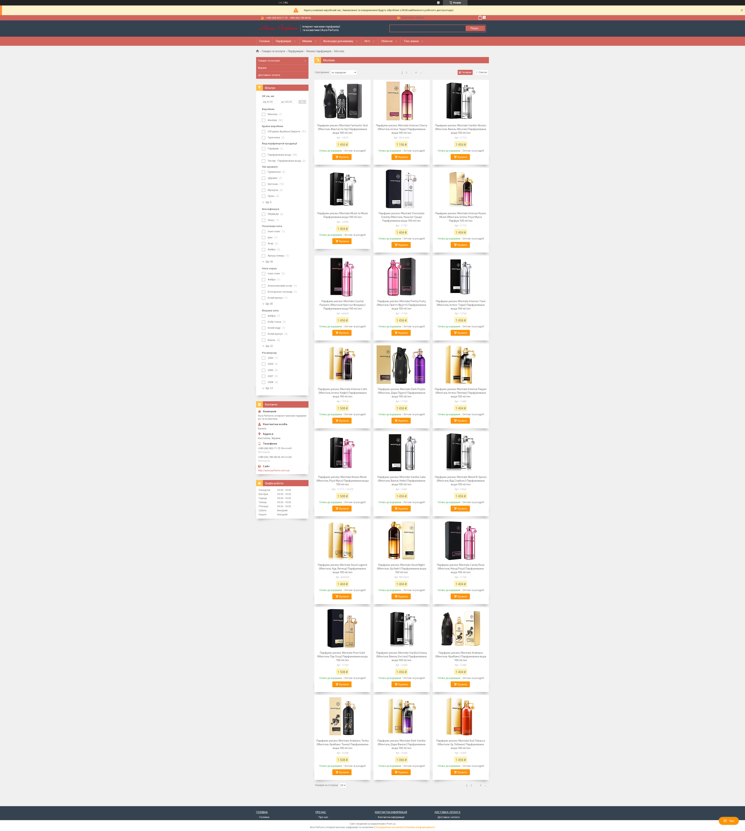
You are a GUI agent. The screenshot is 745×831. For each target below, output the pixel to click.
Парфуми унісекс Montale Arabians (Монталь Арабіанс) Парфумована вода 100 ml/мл (460, 656)
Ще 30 (269, 303)
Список (483, 72)
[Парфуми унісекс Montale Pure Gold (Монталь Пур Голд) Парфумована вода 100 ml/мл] (342, 628)
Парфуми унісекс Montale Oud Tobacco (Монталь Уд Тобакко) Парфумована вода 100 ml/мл (460, 744)
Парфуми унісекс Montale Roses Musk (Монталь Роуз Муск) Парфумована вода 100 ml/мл (342, 480)
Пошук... (475, 28)
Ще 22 (269, 346)
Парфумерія (283, 41)
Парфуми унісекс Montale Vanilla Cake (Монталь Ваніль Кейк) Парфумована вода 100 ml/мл (401, 480)
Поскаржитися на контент (389, 827)
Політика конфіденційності (420, 827)
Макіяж (307, 41)
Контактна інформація (391, 817)
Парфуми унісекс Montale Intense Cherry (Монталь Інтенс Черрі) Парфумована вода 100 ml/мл (401, 129)
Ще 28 (269, 261)
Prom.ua (391, 823)
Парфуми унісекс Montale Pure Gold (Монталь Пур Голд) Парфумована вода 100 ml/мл (342, 656)
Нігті (367, 41)
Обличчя (386, 41)
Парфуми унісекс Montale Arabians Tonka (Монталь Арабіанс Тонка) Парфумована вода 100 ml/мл (342, 744)
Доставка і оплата (269, 75)
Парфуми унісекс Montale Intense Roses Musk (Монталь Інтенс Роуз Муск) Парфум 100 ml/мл (460, 216)
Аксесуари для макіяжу (338, 41)
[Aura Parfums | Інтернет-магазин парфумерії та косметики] (278, 28)
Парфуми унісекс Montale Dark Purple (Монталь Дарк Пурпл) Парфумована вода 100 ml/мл (401, 392)
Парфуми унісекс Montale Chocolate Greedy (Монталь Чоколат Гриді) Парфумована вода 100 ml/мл (401, 216)
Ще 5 (268, 202)
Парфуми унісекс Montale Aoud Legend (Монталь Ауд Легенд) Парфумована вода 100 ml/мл (342, 568)
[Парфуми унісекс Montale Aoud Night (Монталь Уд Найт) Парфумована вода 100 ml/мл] (401, 540)
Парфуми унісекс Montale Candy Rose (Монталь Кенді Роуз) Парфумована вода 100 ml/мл (460, 568)
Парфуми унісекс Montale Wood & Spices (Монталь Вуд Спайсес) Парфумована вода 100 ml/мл (461, 480)
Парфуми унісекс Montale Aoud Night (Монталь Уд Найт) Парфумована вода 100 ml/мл (401, 568)
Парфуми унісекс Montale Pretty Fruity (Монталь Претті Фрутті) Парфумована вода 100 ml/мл (401, 304)
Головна (264, 41)
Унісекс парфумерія (318, 51)
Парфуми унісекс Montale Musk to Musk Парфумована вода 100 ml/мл (342, 214)
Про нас (323, 817)
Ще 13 (269, 388)
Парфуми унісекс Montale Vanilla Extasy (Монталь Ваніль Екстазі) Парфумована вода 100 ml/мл (401, 656)
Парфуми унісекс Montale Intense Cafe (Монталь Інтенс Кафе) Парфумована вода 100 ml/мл (342, 392)
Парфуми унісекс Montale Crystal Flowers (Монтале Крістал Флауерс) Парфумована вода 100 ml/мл (343, 304)
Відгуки (262, 67)
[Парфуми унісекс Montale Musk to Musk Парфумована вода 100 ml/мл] (342, 189)
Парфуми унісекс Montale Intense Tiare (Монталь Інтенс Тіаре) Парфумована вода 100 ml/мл (461, 304)
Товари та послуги (273, 51)
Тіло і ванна (411, 41)
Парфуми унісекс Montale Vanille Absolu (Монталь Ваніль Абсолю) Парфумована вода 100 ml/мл (460, 129)
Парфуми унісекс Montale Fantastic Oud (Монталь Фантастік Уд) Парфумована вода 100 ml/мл (342, 129)
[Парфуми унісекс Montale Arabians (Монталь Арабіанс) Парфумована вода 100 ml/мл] (461, 628)
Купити (344, 157)
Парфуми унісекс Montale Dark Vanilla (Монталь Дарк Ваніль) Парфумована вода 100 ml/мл (401, 744)
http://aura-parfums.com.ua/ (274, 470)
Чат (731, 820)
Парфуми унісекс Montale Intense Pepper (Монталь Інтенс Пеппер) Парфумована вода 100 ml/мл (461, 392)
